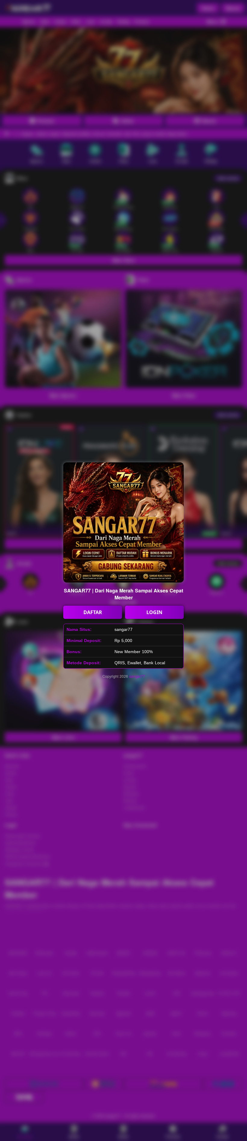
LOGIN (154, 612)
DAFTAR (92, 612)
